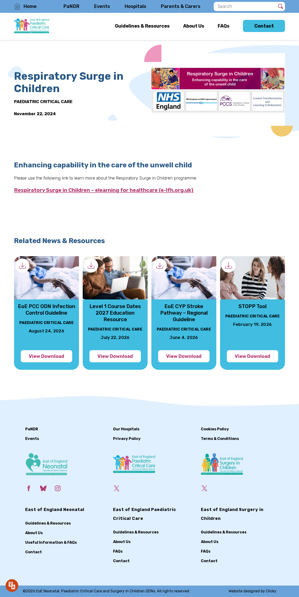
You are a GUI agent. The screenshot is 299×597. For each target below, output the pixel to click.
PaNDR (71, 6)
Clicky (271, 591)
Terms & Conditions (220, 438)
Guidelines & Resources (142, 26)
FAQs (223, 26)
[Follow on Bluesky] (47, 489)
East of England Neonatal (54, 509)
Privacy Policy (127, 438)
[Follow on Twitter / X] (120, 489)
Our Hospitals (126, 429)
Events (102, 6)
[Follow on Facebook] (32, 489)
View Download (46, 356)
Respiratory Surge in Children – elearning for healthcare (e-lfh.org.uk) (103, 190)
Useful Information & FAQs (51, 542)
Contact (264, 26)
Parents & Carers (180, 6)
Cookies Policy (215, 429)
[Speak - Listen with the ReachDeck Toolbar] (12, 585)
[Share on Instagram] (61, 489)
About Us (193, 26)
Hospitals (135, 6)
